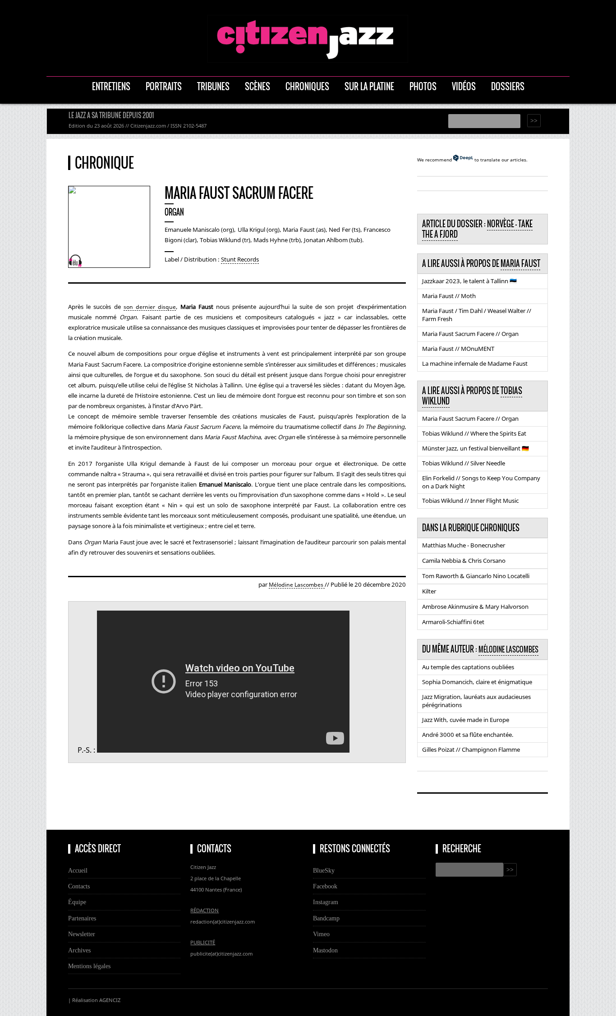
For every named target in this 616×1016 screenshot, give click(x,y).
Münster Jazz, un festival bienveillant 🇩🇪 (475, 448)
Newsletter (81, 934)
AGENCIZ (109, 1000)
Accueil (77, 870)
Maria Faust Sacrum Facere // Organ (470, 334)
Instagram (325, 902)
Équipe (77, 902)
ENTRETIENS (111, 86)
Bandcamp (326, 918)
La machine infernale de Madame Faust (475, 363)
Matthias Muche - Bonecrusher (463, 545)
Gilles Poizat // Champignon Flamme (471, 749)
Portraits (164, 86)
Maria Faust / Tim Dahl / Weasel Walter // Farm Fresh (476, 315)
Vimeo (321, 934)
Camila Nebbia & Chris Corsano (464, 560)
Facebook (325, 886)
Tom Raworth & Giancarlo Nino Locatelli (475, 576)
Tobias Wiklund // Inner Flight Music (470, 501)
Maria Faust (520, 263)
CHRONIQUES (307, 86)
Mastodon (325, 950)
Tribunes (213, 86)
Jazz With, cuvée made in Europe (465, 720)
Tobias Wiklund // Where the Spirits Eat (474, 433)
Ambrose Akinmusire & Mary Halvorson (475, 606)
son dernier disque (150, 306)
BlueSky (324, 870)
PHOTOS (423, 86)
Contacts (79, 886)
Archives (79, 950)
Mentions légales (89, 966)
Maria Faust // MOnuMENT (458, 349)
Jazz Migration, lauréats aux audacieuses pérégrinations (476, 701)
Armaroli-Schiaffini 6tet (453, 622)
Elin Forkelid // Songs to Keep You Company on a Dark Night (481, 482)
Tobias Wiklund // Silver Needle (463, 463)
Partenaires (82, 918)
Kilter (429, 591)
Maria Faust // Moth (449, 296)
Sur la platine (369, 86)
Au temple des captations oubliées (468, 667)
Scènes (257, 86)
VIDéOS (464, 86)
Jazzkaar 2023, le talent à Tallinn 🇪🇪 (469, 281)
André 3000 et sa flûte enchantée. (468, 735)
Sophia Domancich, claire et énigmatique (477, 682)
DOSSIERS (507, 86)
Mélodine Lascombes (297, 584)
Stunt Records (240, 259)
